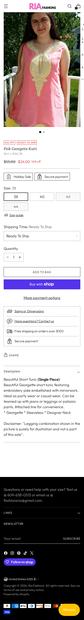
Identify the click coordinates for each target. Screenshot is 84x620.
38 (16, 196)
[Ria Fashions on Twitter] (32, 554)
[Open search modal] (69, 6)
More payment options (42, 297)
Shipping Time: (28, 226)
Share (14, 355)
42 (68, 196)
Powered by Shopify (16, 594)
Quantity (11, 248)
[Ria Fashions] (42, 6)
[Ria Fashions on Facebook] (6, 554)
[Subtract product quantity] (19, 257)
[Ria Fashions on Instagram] (12, 554)
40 (42, 196)
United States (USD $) (22, 579)
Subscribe (72, 538)
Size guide (16, 215)
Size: (10, 188)
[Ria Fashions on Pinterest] (19, 554)
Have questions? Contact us (34, 321)
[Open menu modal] (6, 6)
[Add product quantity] (7, 257)
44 (16, 206)
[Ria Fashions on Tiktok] (25, 554)
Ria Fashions (36, 585)
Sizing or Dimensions (29, 311)
